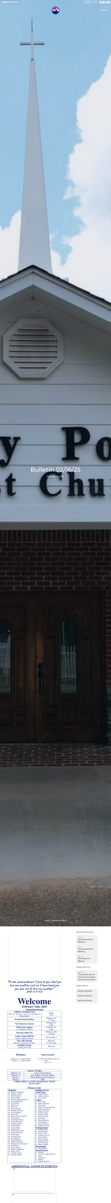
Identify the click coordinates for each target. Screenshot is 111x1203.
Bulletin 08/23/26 (85, 996)
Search (86, 2)
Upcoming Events (85, 932)
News (47, 921)
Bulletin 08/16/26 (85, 1001)
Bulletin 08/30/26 (85, 991)
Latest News (82, 986)
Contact (95, 2)
